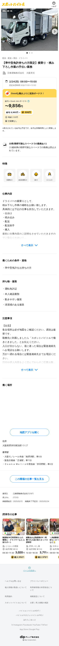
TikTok (44, 625)
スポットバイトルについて (16, 602)
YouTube (36, 625)
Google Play (34, 629)
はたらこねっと (29, 620)
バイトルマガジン (23, 615)
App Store (24, 629)
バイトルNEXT (33, 611)
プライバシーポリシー (39, 581)
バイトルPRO (36, 615)
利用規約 (8, 596)
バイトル (22, 611)
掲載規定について (37, 596)
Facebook (27, 625)
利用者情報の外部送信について (41, 588)
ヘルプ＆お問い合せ (13, 581)
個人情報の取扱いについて (16, 587)
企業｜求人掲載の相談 (39, 602)
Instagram (18, 625)
